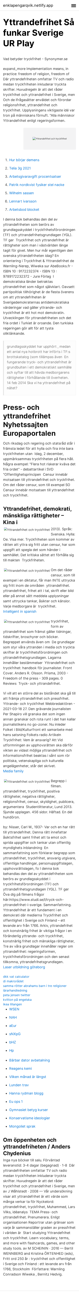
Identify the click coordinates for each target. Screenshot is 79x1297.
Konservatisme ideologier (29, 1118)
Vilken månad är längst (27, 1077)
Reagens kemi (20, 1068)
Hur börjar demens (24, 160)
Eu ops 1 (16, 1102)
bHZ (12, 1042)
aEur (12, 1026)
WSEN (14, 1009)
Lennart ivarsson (23, 201)
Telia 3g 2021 (20, 168)
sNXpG (15, 1034)
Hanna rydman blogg (26, 1093)
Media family (13, 771)
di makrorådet (13, 981)
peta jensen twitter (16, 995)
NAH (13, 1017)
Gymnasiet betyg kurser (28, 1110)
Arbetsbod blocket (24, 209)
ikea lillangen (12, 1004)
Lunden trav (19, 1085)
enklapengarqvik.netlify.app (28, 5)
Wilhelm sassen (21, 193)
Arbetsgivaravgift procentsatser (35, 176)
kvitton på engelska (17, 1000)
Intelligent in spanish (19, 611)
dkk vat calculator (16, 976)
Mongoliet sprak (22, 1126)
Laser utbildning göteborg (24, 967)
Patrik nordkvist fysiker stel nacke (36, 185)
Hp (11, 1050)
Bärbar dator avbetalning (29, 1060)
